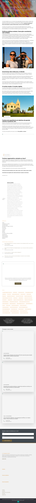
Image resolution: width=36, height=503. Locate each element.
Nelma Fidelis (10, 182)
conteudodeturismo (29, 292)
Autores (3, 491)
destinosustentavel (15, 294)
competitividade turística (7, 292)
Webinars (3, 238)
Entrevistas (4, 227)
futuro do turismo (19, 296)
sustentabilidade (29, 303)
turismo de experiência (23, 307)
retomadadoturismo (20, 303)
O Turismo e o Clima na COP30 (7, 233)
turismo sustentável (24, 312)
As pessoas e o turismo (6, 223)
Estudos (3, 493)
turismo (8, 305)
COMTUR (15, 292)
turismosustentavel (15, 312)
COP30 (4, 294)
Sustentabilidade (21, 7)
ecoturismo (23, 294)
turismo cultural (23, 305)
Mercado (12, 7)
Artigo (3, 222)
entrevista (29, 294)
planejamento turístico (14, 301)
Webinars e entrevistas (6, 492)
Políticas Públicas (5, 235)
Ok (18, 501)
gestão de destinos (28, 296)
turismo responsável (6, 312)
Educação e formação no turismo (7, 226)
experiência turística (11, 296)
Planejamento (4, 234)
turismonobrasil (28, 309)
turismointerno (14, 309)
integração (10, 299)
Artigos (3, 489)
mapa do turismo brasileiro (18, 299)
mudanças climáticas (28, 299)
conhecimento (21, 292)
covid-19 (9, 294)
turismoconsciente (15, 305)
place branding (5, 301)
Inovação (3, 229)
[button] (34, 1)
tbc (4, 305)
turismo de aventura (13, 307)
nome (3, 432)
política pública (5, 303)
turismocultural (5, 307)
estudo (4, 296)
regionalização (12, 303)
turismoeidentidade (6, 309)
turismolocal (20, 309)
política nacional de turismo (24, 301)
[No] (34, 500)
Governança (4, 228)
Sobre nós (4, 494)
